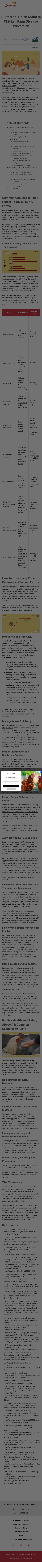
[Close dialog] (40, 772)
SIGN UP (11, 786)
